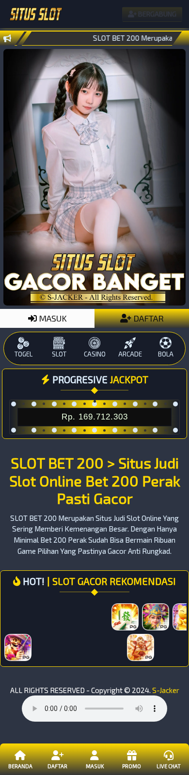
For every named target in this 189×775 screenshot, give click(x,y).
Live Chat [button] (169, 766)
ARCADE (130, 354)
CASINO (95, 354)
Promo (131, 766)
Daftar (57, 766)
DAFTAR (147, 318)
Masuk (95, 766)
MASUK (52, 318)
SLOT (59, 354)
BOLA (165, 354)
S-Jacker (165, 690)
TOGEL (23, 354)
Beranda (20, 766)
